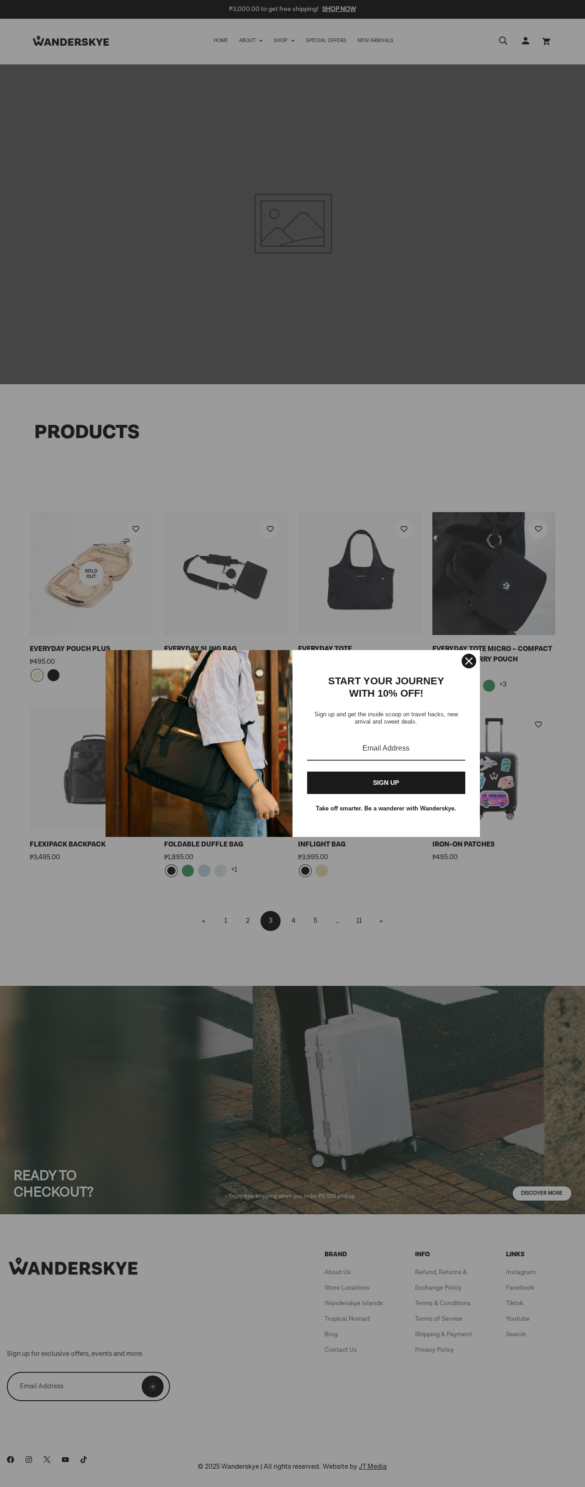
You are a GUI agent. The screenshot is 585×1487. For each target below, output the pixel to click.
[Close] (469, 661)
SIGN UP (386, 782)
